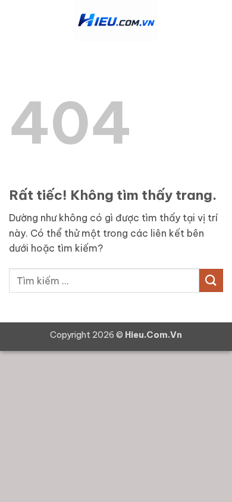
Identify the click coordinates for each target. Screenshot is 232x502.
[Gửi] (211, 280)
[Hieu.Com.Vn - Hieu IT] (116, 21)
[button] (16, 20)
